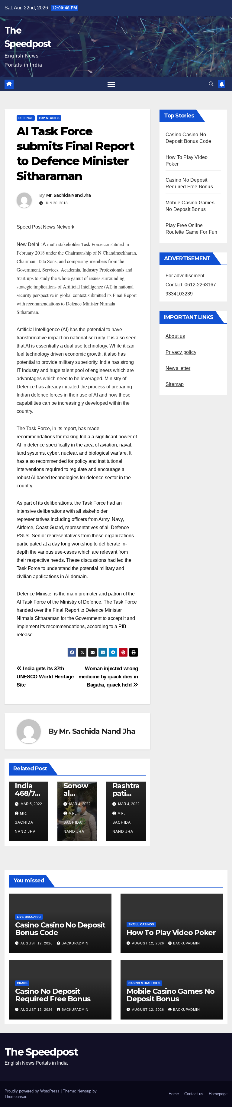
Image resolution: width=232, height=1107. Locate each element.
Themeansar (15, 1096)
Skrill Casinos (141, 924)
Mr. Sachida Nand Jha (68, 195)
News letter (178, 368)
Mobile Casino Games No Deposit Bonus (170, 995)
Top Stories (49, 118)
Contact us (193, 1094)
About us (175, 336)
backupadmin (75, 943)
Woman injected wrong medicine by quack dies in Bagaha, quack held (108, 676)
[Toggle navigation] (111, 84)
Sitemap (175, 384)
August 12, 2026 (37, 943)
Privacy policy (181, 352)
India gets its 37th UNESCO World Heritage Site (45, 676)
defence (25, 118)
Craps (22, 983)
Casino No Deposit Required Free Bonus (52, 995)
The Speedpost (41, 1052)
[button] (211, 84)
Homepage (218, 1094)
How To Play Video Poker (171, 932)
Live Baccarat (29, 916)
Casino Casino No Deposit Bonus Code (60, 929)
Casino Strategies (144, 983)
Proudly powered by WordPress (33, 1091)
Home (174, 1094)
